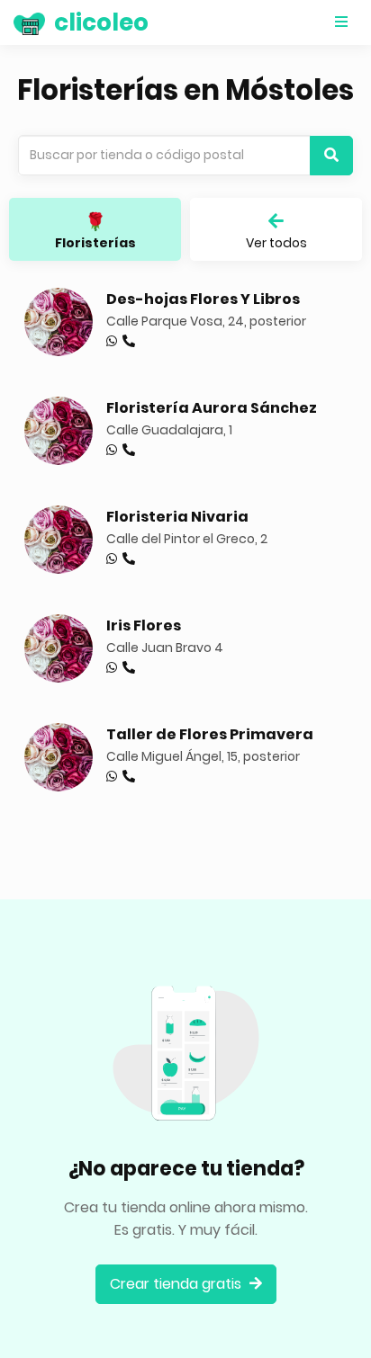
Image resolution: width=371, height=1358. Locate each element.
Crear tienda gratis (177, 1283)
